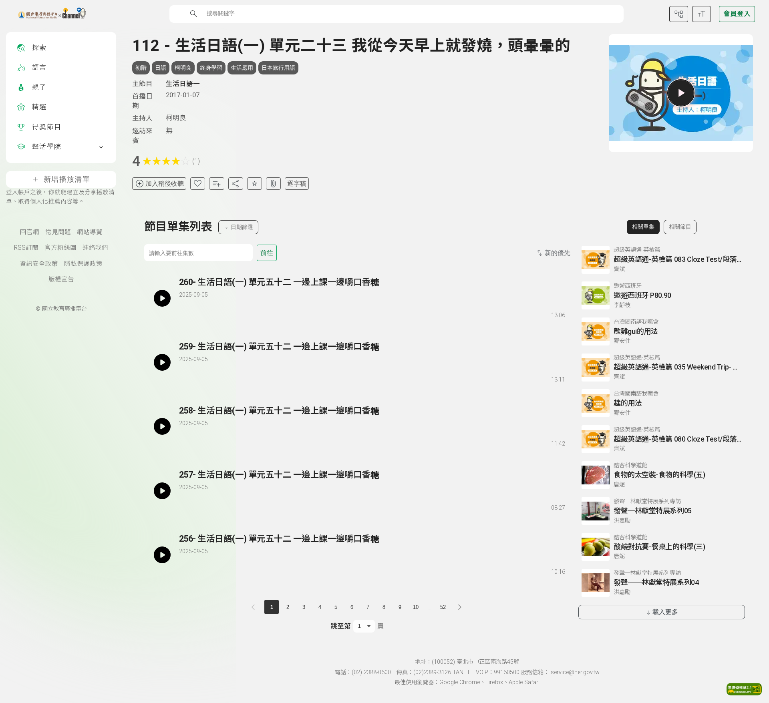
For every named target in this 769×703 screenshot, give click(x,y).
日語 (160, 67)
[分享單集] (235, 183)
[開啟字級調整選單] (701, 14)
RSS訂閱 (26, 247)
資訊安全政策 (39, 263)
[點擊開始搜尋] (194, 14)
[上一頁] (255, 607)
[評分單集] (254, 183)
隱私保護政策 (83, 263)
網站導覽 (90, 232)
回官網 (29, 232)
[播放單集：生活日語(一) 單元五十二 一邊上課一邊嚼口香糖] (162, 298)
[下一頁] (460, 607)
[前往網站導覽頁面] (678, 14)
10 (416, 607)
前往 (266, 252)
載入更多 (665, 612)
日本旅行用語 (278, 67)
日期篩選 (242, 227)
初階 (141, 67)
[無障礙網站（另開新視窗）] (744, 693)
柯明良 (183, 67)
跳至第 (340, 626)
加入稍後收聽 (164, 183)
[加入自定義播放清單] (199, 313)
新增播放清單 (67, 179)
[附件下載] (273, 183)
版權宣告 (61, 279)
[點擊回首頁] (47, 14)
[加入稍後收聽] (184, 313)
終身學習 (211, 67)
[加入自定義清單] (216, 183)
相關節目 (680, 226)
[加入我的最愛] (197, 183)
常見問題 (58, 232)
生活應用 (242, 67)
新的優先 (557, 252)
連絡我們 (95, 247)
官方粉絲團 (60, 247)
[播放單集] (681, 92)
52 (443, 607)
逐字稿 (296, 183)
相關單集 (643, 226)
